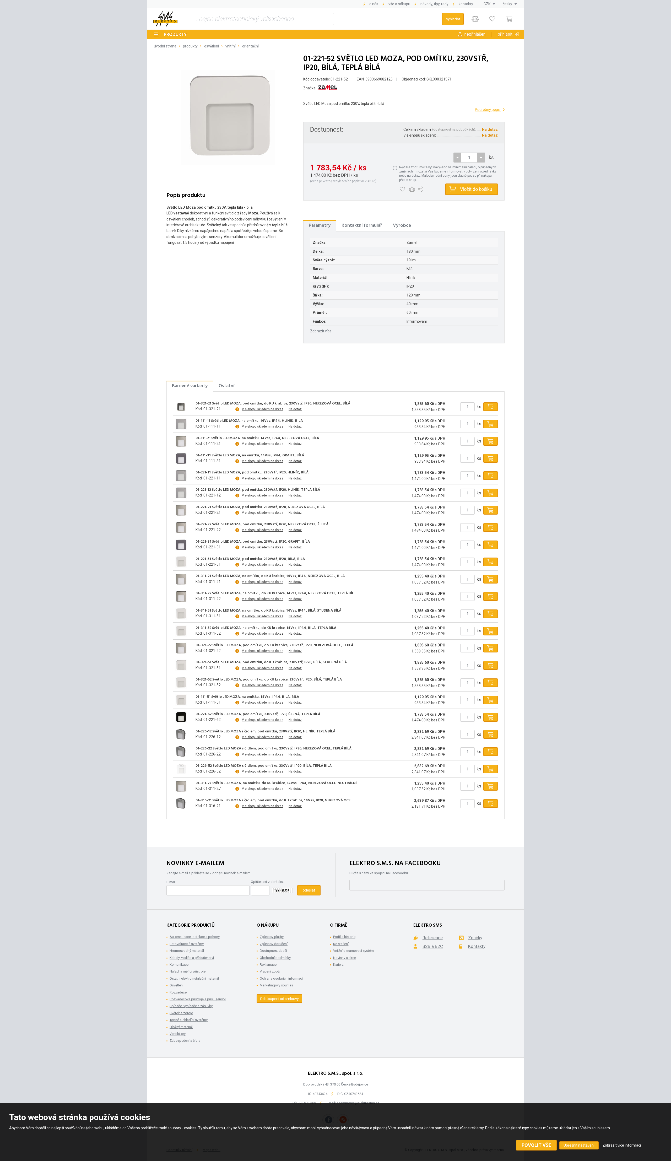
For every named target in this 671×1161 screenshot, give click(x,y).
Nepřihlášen (474, 34)
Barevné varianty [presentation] (190, 386)
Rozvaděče (178, 992)
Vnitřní (230, 46)
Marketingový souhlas (276, 985)
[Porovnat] (475, 19)
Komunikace (179, 964)
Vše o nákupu (399, 4)
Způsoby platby (272, 937)
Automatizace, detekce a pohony (195, 937)
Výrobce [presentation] (402, 225)
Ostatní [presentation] (227, 386)
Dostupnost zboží (273, 951)
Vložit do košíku (476, 189)
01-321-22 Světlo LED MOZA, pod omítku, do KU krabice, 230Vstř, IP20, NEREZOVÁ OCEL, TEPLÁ (274, 645)
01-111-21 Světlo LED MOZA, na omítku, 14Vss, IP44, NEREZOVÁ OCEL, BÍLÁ (257, 438)
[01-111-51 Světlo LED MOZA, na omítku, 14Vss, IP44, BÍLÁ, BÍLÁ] (181, 700)
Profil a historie (344, 937)
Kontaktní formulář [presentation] (362, 225)
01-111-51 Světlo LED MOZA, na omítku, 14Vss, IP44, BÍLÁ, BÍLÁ (247, 697)
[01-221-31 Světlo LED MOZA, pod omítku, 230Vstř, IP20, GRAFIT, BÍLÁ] (181, 545)
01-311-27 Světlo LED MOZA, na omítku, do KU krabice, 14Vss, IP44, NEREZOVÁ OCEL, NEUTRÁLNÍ (276, 783)
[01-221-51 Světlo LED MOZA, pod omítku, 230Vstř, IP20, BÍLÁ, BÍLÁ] (181, 562)
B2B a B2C (433, 946)
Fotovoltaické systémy (187, 944)
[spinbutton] (469, 158)
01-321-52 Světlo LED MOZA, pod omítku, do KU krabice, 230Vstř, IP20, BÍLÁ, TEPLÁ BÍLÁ (269, 679)
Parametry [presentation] (320, 225)
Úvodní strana (165, 46)
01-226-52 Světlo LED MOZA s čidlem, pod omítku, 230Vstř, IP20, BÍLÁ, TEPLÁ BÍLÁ (264, 766)
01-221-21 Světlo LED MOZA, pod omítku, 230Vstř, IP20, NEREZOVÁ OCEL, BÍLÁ (260, 507)
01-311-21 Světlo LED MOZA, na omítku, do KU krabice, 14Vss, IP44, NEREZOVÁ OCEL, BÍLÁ (270, 576)
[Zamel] (327, 88)
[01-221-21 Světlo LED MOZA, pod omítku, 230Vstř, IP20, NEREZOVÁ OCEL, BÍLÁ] (181, 510)
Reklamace (268, 964)
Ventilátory (178, 1034)
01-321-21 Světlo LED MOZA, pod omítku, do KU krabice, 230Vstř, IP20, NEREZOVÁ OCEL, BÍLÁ (273, 403)
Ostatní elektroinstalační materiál (194, 978)
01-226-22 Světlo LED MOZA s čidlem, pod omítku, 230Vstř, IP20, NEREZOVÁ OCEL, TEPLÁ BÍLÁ (273, 748)
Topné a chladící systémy (189, 1020)
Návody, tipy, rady (434, 4)
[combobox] (489, 4)
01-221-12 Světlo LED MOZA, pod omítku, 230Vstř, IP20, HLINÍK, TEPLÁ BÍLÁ (258, 490)
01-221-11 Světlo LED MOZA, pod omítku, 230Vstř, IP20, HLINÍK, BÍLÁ (252, 472)
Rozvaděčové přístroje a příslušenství (198, 999)
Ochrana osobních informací (281, 978)
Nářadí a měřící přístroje (187, 971)
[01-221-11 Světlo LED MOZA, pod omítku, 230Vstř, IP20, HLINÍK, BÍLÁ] (181, 476)
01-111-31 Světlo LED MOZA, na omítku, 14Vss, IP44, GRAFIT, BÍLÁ (250, 455)
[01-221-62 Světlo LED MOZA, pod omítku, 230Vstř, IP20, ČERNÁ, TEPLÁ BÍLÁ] (181, 717)
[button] (481, 158)
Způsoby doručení (274, 944)
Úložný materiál (181, 1027)
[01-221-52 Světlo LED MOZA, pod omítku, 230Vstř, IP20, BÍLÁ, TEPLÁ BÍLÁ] (228, 117)
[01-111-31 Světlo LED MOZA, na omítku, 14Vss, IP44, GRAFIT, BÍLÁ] (181, 458)
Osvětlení (211, 46)
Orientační (250, 46)
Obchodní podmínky (275, 958)
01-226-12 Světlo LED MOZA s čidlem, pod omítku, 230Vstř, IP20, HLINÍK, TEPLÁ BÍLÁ (265, 731)
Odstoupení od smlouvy (279, 999)
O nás (373, 4)
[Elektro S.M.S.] (165, 18)
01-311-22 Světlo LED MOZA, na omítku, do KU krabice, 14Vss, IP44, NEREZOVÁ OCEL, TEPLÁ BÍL (275, 593)
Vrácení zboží (270, 971)
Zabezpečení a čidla (185, 1041)
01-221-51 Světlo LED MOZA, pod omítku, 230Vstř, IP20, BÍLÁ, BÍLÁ (250, 559)
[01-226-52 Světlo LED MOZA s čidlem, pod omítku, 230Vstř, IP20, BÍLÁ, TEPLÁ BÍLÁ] (181, 769)
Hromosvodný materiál (187, 951)
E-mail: (171, 882)
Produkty (175, 35)
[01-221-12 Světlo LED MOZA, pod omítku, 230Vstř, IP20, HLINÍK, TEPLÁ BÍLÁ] (181, 493)
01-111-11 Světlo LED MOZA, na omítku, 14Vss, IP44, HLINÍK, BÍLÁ (249, 421)
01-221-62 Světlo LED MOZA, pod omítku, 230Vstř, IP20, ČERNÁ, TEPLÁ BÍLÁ (258, 714)
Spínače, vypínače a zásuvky (191, 1006)
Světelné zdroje (181, 1013)
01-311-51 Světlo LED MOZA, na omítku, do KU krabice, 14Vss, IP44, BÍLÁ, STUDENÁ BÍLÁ (268, 610)
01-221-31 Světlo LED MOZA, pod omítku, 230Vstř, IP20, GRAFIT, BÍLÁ (253, 541)
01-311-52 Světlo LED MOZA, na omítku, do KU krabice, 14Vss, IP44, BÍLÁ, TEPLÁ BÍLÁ (266, 628)
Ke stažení (341, 944)
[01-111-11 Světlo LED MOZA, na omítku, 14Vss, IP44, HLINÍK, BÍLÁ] (181, 424)
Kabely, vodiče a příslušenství (192, 958)
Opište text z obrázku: (267, 882)
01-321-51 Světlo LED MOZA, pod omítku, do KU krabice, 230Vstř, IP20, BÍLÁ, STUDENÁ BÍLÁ (271, 662)
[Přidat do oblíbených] (402, 189)
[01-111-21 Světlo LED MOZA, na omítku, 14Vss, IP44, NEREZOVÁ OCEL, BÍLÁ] (181, 441)
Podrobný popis (488, 109)
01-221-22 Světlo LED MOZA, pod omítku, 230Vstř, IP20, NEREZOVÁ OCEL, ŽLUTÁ (262, 524)
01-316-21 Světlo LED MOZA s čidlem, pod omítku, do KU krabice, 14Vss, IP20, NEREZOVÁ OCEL (274, 800)
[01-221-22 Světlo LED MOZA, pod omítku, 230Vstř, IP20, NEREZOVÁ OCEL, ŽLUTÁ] (181, 527)
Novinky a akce (344, 958)
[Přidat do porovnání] (411, 189)
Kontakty (466, 4)
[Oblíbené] (492, 19)
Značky (475, 937)
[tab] (319, 225)
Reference (433, 937)
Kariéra (338, 964)
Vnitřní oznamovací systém (353, 951)
